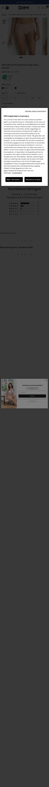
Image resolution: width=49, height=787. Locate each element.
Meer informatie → (14, 179)
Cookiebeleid (17, 173)
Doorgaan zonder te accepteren (35, 111)
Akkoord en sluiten (33, 179)
